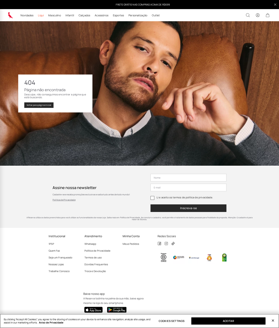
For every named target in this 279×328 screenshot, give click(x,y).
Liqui (41, 15)
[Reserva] (10, 15)
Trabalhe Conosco (59, 271)
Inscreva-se (188, 208)
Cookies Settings (171, 321)
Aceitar (228, 321)
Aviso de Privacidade (51, 322)
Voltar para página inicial (39, 105)
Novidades (26, 15)
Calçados (84, 15)
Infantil (69, 15)
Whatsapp (90, 244)
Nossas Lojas (56, 264)
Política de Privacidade (64, 199)
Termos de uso (93, 257)
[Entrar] (258, 15)
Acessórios (101, 15)
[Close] (273, 320)
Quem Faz (54, 250)
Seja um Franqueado (60, 257)
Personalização (137, 15)
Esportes (118, 15)
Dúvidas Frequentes (96, 264)
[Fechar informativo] (275, 4)
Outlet (156, 15)
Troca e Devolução (95, 271)
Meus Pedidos (131, 244)
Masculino (54, 15)
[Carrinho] (267, 15)
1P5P (51, 244)
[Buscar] (248, 15)
